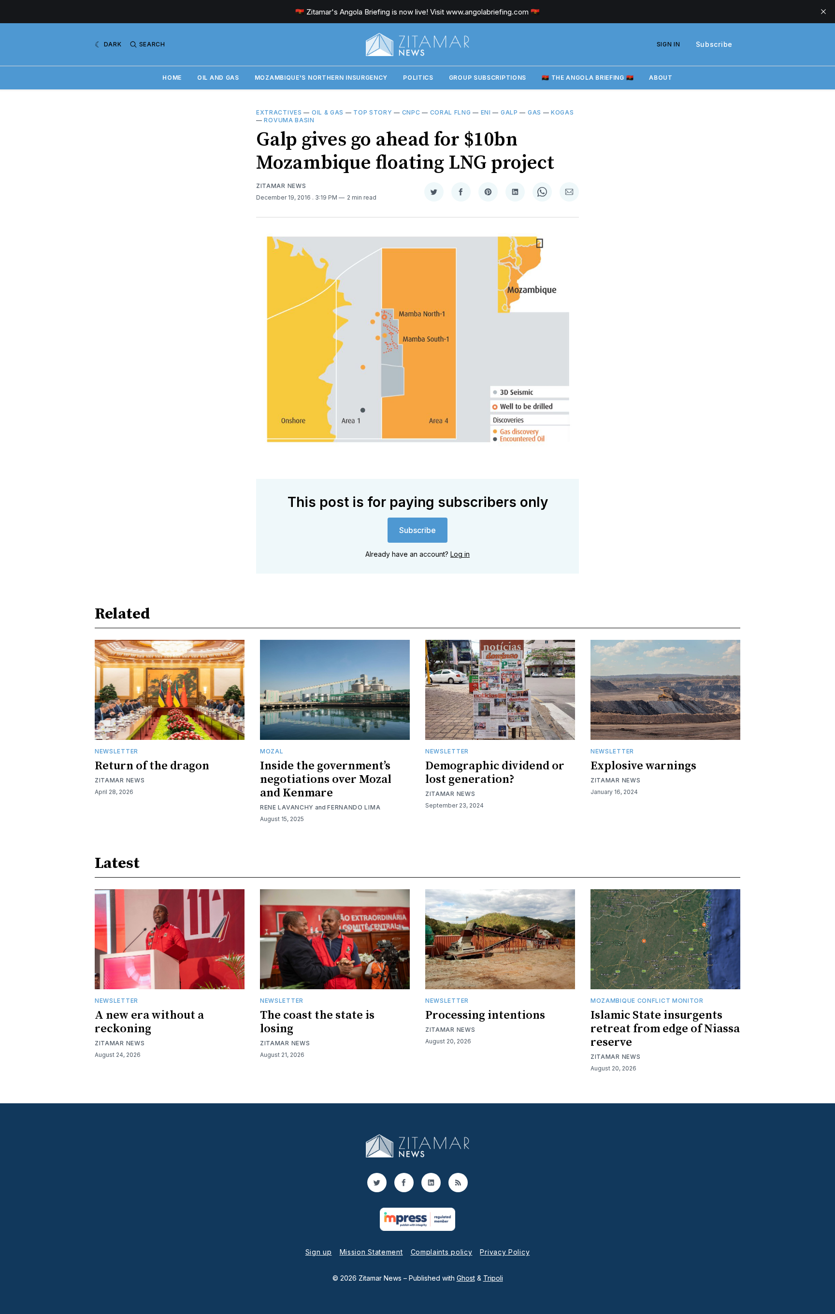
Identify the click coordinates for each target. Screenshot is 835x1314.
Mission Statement (371, 1252)
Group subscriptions (487, 77)
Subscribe (714, 44)
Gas (534, 112)
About (661, 77)
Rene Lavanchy (287, 807)
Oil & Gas (328, 112)
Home (172, 77)
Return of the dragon (152, 766)
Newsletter (116, 751)
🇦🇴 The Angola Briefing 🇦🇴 (587, 77)
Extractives (279, 112)
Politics (418, 77)
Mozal (272, 751)
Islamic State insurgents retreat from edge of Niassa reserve (665, 1029)
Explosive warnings (643, 766)
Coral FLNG (450, 112)
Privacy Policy (505, 1252)
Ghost (466, 1278)
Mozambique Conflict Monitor (647, 1000)
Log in (460, 554)
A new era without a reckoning (149, 1022)
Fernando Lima (353, 807)
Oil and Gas (218, 77)
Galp (509, 112)
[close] (823, 11)
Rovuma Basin (289, 120)
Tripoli (493, 1278)
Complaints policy (442, 1252)
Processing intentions (485, 1015)
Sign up (318, 1252)
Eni (486, 112)
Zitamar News (281, 185)
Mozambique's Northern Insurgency (321, 77)
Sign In (668, 44)
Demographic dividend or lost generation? (494, 773)
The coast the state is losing (317, 1022)
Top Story (372, 112)
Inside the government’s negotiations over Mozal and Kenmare (325, 779)
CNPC (411, 112)
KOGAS (562, 112)
